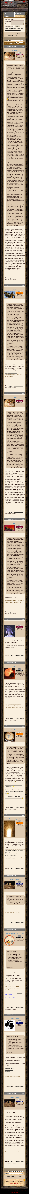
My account (14, 10)
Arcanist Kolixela (14, 1018)
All (5, 13)
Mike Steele (14, 730)
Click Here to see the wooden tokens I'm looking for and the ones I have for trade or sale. (14, 791)
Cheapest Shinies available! (11, 373)
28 (22, 42)
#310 (23, 929)
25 (15, 42)
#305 (23, 619)
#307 (23, 726)
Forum (8, 33)
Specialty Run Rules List (10, 1068)
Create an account (16, 30)
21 (15, 40)
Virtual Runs (7, 1071)
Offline (19, 52)
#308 (23, 815)
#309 (23, 875)
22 (17, 40)
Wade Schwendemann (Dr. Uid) (14, 933)
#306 (23, 662)
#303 (23, 393)
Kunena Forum (17, 1183)
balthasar (14, 50)
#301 (23, 46)
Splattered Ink (24, 1190)
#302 (23, 285)
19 (11, 40)
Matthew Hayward (14, 819)
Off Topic (19, 33)
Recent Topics (19, 13)
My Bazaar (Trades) (9, 1070)
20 (13, 40)
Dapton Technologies (14, 1192)
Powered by (11, 1183)
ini (14, 623)
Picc (14, 666)
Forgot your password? (11, 28)
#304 (23, 519)
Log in (10, 277)
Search (7, 16)
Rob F (14, 523)
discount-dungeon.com (10, 858)
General (13, 33)
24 (22, 40)
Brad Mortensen (14, 879)
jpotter (14, 289)
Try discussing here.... (11, 35)
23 (19, 40)
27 (19, 42)
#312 (23, 1093)
